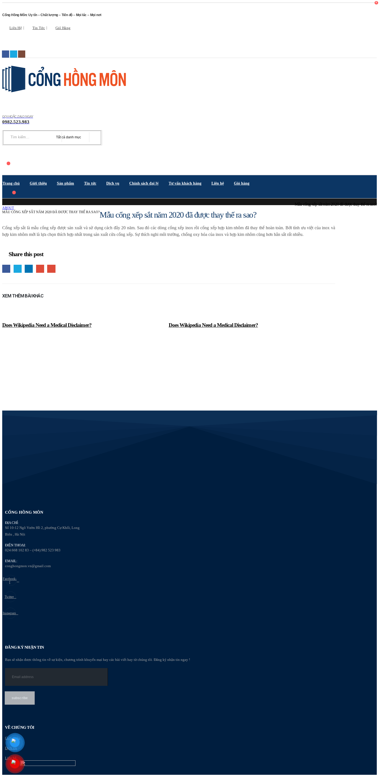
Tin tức (38, 28)
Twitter (18, 269)
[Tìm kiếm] (93, 137)
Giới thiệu (38, 183)
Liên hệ (15, 28)
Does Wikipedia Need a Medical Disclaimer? (47, 325)
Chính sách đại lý (144, 183)
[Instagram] (21, 54)
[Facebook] (5, 54)
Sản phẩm (65, 183)
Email (51, 269)
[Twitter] (13, 54)
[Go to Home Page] (4, 204)
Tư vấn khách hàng (185, 183)
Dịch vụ (112, 183)
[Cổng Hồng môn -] (64, 79)
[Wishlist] (5, 154)
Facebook (6, 269)
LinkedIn (29, 269)
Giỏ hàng (62, 28)
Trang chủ (11, 183)
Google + (40, 269)
